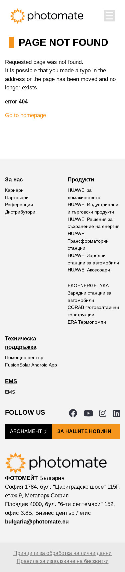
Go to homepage (25, 115)
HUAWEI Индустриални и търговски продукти (93, 208)
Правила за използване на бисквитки (63, 561)
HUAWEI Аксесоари (89, 269)
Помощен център (24, 357)
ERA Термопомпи (87, 322)
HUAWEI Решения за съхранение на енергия (94, 223)
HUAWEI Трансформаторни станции (88, 241)
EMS (10, 392)
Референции (19, 204)
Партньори (17, 197)
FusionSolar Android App (31, 364)
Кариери (14, 190)
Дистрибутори (20, 212)
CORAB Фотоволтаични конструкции (93, 311)
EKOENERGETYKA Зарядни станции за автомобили (89, 293)
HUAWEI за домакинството (84, 193)
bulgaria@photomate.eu (37, 521)
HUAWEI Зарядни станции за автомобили (93, 259)
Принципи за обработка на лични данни (62, 553)
